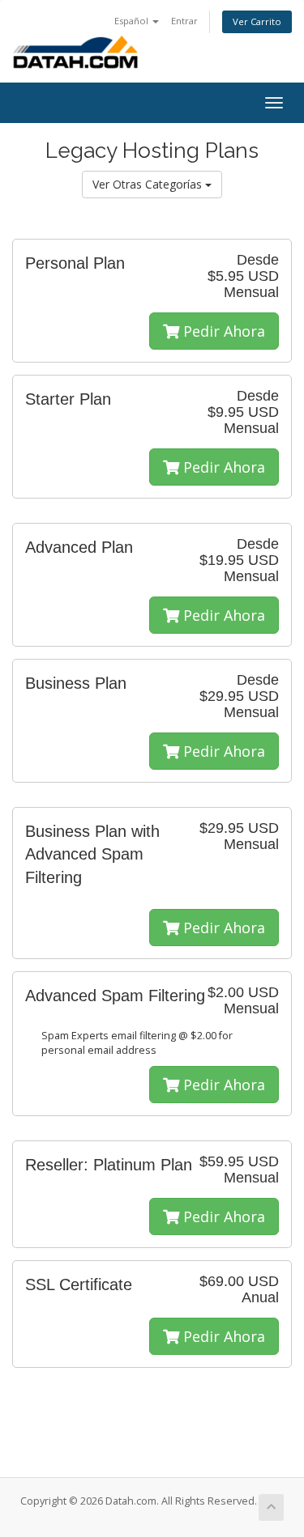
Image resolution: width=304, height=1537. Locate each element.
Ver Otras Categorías (148, 184)
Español (132, 21)
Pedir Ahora (222, 331)
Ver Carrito (257, 21)
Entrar (184, 21)
